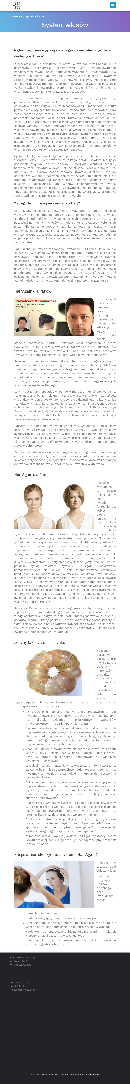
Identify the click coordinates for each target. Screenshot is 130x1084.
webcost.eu (94, 1074)
